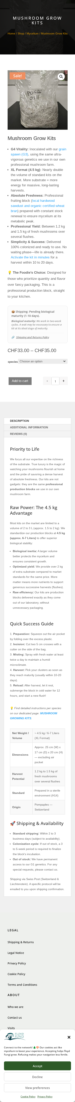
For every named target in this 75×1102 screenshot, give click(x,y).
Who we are (15, 1007)
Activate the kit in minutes (30, 257)
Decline (37, 1077)
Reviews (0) (18, 433)
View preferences (37, 1088)
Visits (11, 1028)
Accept (37, 1066)
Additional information (29, 427)
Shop (21, 33)
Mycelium (33, 33)
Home (11, 33)
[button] (69, 1037)
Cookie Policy (28, 1096)
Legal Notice (16, 953)
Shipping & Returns (21, 942)
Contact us (15, 1017)
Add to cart (20, 381)
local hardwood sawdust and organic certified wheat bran (37, 206)
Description (19, 420)
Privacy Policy (44, 1096)
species (13, 362)
